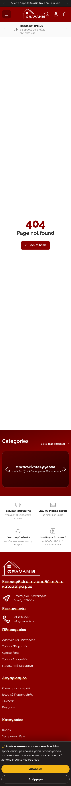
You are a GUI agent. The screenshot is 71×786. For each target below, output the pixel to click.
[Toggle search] (46, 14)
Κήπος (6, 730)
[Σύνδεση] (56, 14)
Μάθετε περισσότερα (25, 759)
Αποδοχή (35, 769)
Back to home (38, 245)
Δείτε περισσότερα (53, 444)
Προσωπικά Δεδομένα (17, 665)
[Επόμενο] (67, 3)
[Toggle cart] (65, 14)
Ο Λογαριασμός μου (16, 688)
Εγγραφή (8, 707)
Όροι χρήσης (10, 652)
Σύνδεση (8, 701)
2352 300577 (21, 616)
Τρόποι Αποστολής (15, 659)
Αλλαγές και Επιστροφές (18, 640)
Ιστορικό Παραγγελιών (17, 694)
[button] (6, 469)
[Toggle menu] (6, 14)
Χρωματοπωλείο (13, 736)
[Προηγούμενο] (4, 3)
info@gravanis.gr (24, 621)
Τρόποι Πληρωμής (14, 646)
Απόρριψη (35, 779)
